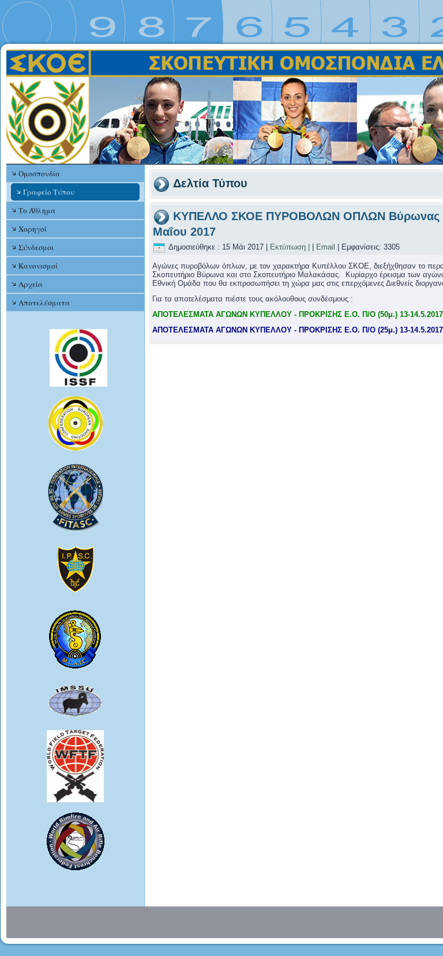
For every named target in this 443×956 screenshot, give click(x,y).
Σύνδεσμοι (36, 247)
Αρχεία (30, 284)
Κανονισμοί (38, 265)
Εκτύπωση (288, 247)
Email (325, 247)
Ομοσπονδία (39, 173)
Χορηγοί (32, 229)
